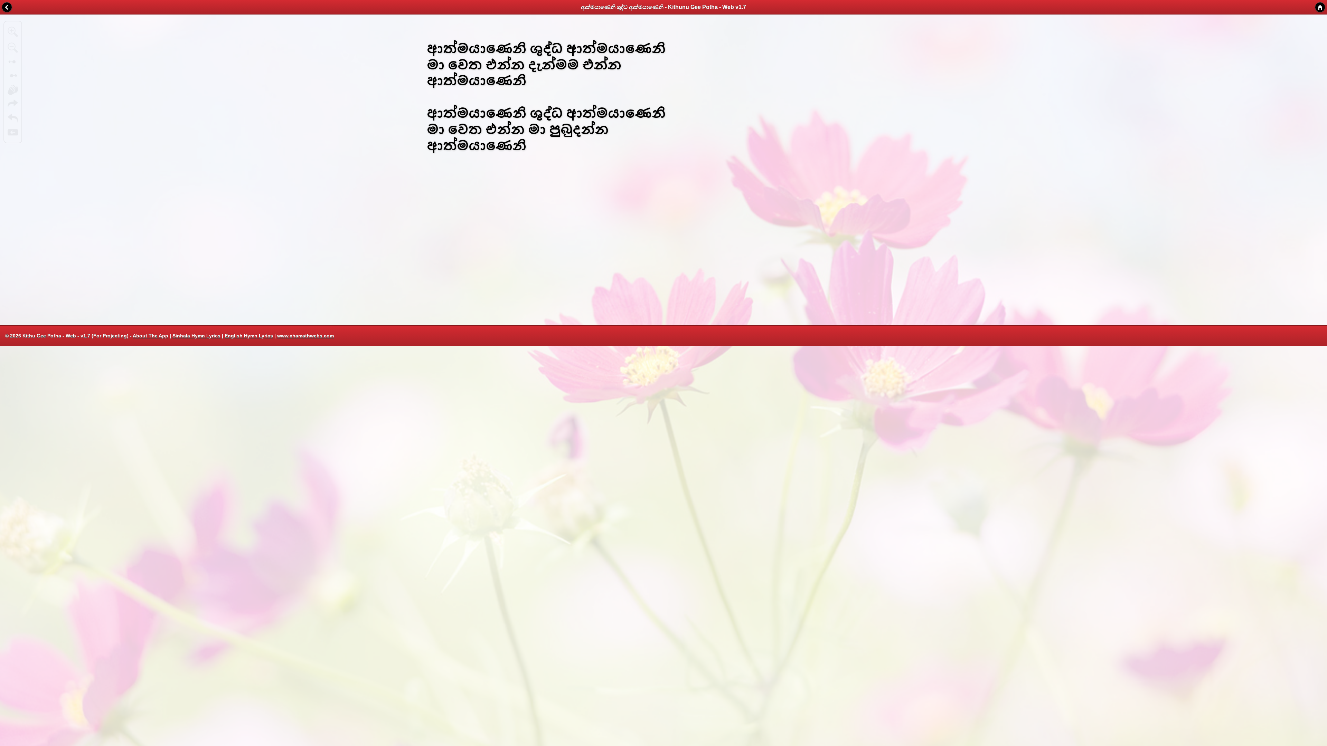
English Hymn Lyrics (249, 335)
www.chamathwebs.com (305, 335)
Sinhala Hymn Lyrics (196, 335)
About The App (150, 335)
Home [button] (1320, 7)
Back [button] (7, 7)
